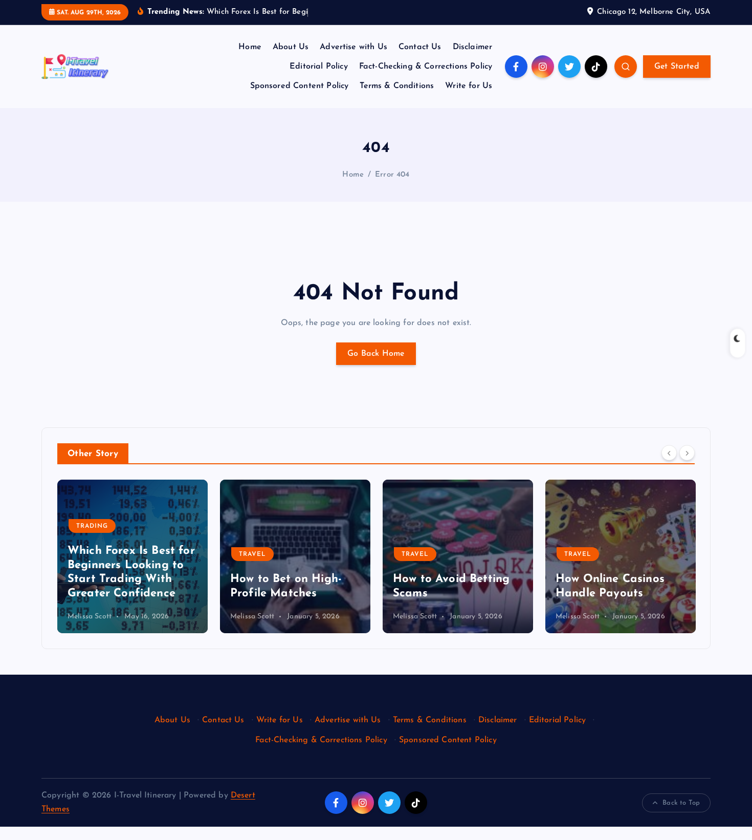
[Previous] (669, 453)
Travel (89, 554)
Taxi (572, 540)
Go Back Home (376, 354)
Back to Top (681, 803)
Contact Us (420, 47)
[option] (132, 556)
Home (249, 47)
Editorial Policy (319, 66)
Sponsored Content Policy (299, 86)
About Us (290, 47)
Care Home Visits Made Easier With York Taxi (619, 579)
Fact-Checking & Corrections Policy (425, 66)
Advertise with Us (353, 47)
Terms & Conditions (397, 86)
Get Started (676, 66)
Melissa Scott (90, 616)
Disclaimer (473, 47)
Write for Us (468, 86)
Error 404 (392, 175)
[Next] (687, 453)
